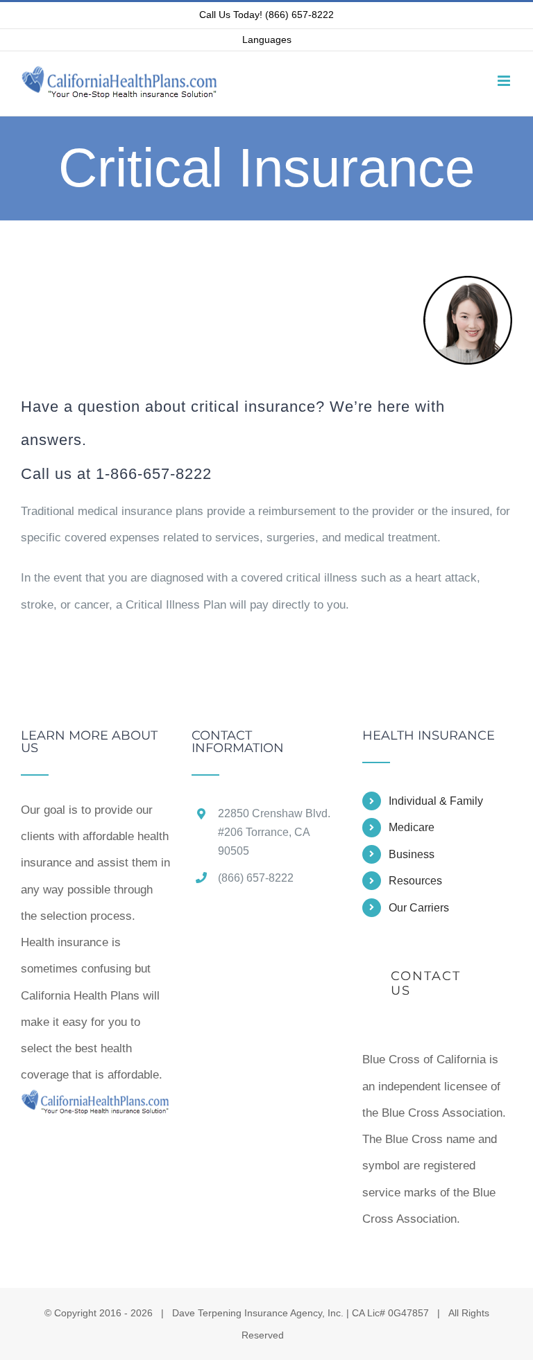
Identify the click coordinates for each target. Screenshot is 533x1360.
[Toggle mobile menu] (505, 80)
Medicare (411, 827)
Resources (415, 881)
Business (411, 854)
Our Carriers (419, 908)
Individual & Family (436, 801)
